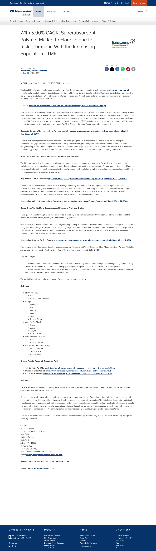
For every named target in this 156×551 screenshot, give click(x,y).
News (38, 11)
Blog (117, 543)
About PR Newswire (87, 535)
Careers (83, 540)
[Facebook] (13, 546)
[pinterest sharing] (128, 69)
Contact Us (13, 543)
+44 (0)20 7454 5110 (19, 535)
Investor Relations (27, 3)
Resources (14, 3)
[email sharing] (133, 69)
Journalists (40, 3)
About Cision (84, 538)
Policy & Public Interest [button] (88, 21)
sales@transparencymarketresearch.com (44, 454)
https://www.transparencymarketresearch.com (49, 461)
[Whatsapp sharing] (123, 69)
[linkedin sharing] (117, 69)
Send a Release (139, 3)
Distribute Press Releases (54, 543)
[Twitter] (15, 546)
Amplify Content (50, 548)
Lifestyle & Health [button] (68, 21)
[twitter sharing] (112, 69)
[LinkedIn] (10, 546)
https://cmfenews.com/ (44, 468)
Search (140, 11)
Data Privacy (120, 548)
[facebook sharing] (107, 69)
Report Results (49, 545)
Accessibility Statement (88, 543)
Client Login (125, 3)
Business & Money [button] (33, 21)
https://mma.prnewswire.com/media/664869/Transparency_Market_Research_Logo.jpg (67, 105)
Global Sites (84, 547)
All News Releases (123, 535)
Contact (65, 11)
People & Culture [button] (109, 21)
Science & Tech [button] (51, 21)
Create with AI (49, 540)
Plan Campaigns (50, 538)
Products (51, 11)
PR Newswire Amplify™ (124, 538)
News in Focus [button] (16, 21)
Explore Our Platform (52, 535)
